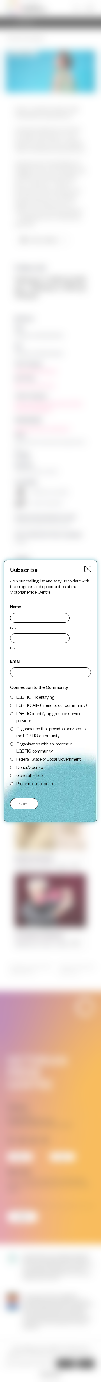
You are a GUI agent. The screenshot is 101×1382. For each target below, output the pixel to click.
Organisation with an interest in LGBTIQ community (44, 747)
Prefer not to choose (34, 783)
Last (13, 648)
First (13, 628)
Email (15, 661)
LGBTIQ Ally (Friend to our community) (51, 705)
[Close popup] (88, 569)
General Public (29, 775)
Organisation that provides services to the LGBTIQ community (51, 732)
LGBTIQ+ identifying (35, 697)
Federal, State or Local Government (48, 759)
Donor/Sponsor (30, 767)
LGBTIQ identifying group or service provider (48, 717)
